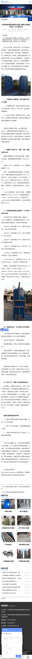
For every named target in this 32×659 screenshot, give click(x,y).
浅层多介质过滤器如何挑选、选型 (11, 572)
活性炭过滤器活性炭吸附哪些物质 (11, 587)
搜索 (30, 19)
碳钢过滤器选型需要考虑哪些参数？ (15, 492)
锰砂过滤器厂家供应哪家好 (9, 584)
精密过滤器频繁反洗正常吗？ (10, 590)
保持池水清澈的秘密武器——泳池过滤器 (12, 578)
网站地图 (24, 653)
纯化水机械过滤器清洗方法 (9, 581)
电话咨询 (28, 658)
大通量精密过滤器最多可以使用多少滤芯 (12, 575)
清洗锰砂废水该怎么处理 (8, 593)
